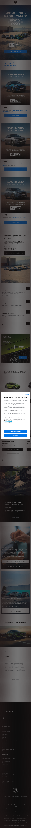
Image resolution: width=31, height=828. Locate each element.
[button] (25, 394)
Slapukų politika (8, 420)
